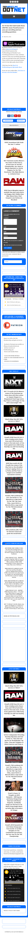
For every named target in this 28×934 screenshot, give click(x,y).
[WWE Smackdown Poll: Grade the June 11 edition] (14, 139)
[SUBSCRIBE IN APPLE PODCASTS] (14, 45)
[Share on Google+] (19, 115)
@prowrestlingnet (11, 49)
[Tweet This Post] (12, 115)
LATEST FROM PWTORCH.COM (15, 543)
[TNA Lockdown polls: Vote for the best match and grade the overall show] (14, 526)
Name (5, 227)
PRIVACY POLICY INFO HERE (14, 111)
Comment (6, 218)
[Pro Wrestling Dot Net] (14, 9)
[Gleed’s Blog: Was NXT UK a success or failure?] (14, 416)
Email (5, 231)
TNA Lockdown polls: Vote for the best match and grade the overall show (14, 531)
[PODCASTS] (17, 1)
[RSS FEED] (15, 1)
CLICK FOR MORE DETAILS (11, 355)
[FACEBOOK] (13, 1)
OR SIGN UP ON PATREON (11, 361)
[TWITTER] (11, 1)
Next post (20, 120)
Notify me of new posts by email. (13, 245)
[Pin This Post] (16, 115)
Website (6, 236)
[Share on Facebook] (9, 115)
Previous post (8, 120)
